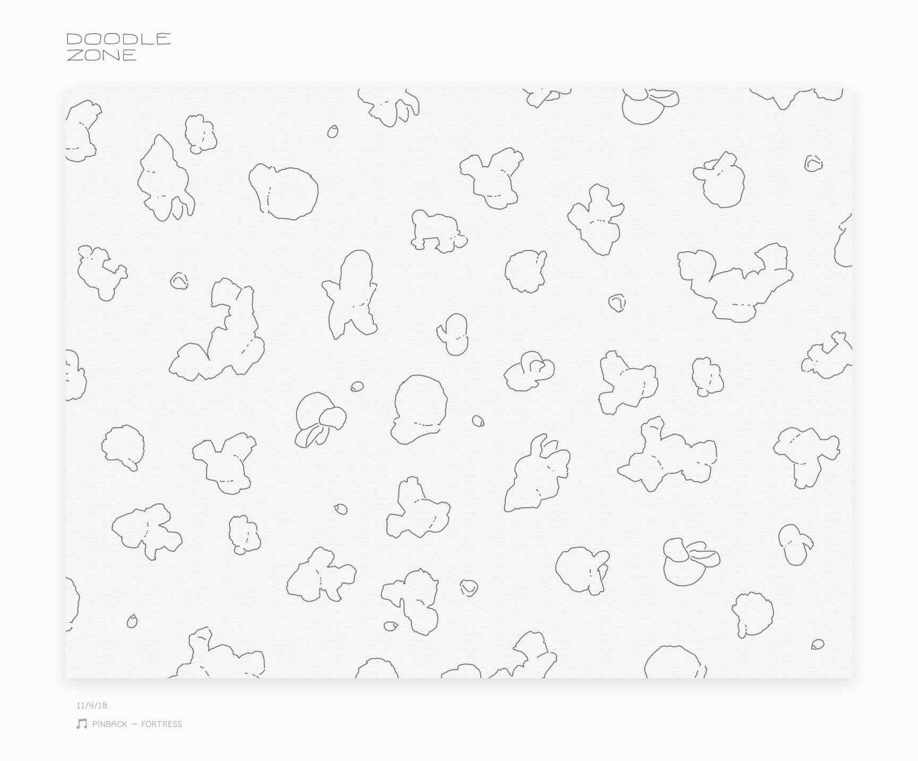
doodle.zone (119, 47)
